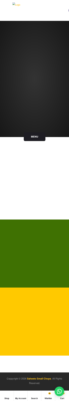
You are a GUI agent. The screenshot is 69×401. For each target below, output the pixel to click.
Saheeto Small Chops (39, 378)
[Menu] (9, 10)
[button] (59, 391)
